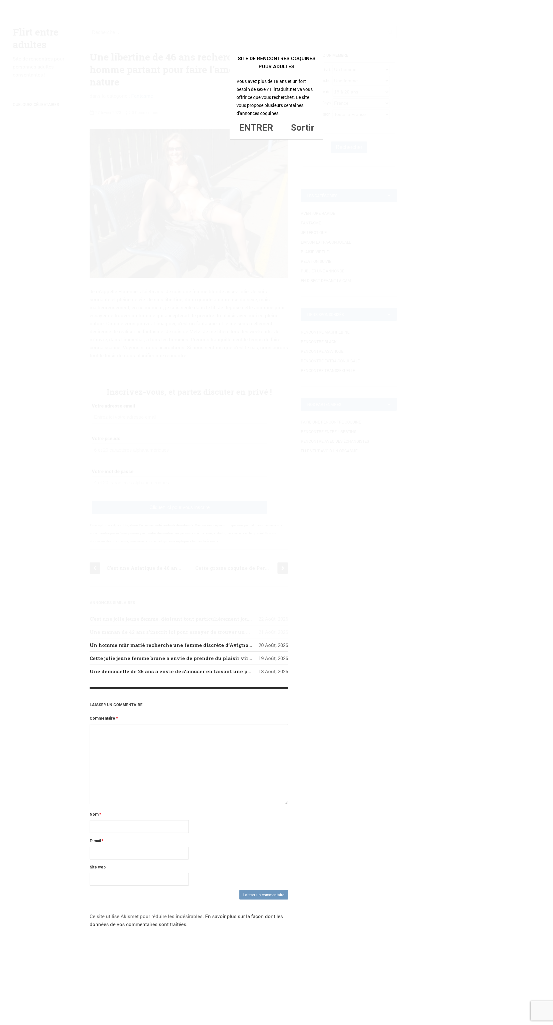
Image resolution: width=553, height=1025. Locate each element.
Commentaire (104, 718)
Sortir (302, 127)
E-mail (96, 841)
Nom (95, 814)
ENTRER (256, 127)
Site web (98, 867)
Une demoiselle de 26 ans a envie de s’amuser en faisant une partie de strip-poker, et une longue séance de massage (236, 671)
